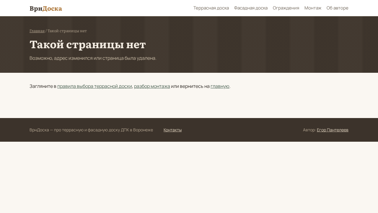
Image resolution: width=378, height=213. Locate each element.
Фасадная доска (251, 8)
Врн (46, 8)
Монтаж (312, 8)
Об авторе (337, 8)
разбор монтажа (152, 86)
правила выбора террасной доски (94, 86)
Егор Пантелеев (332, 130)
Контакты (173, 130)
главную (220, 86)
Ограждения (286, 8)
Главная (37, 31)
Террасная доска (211, 8)
